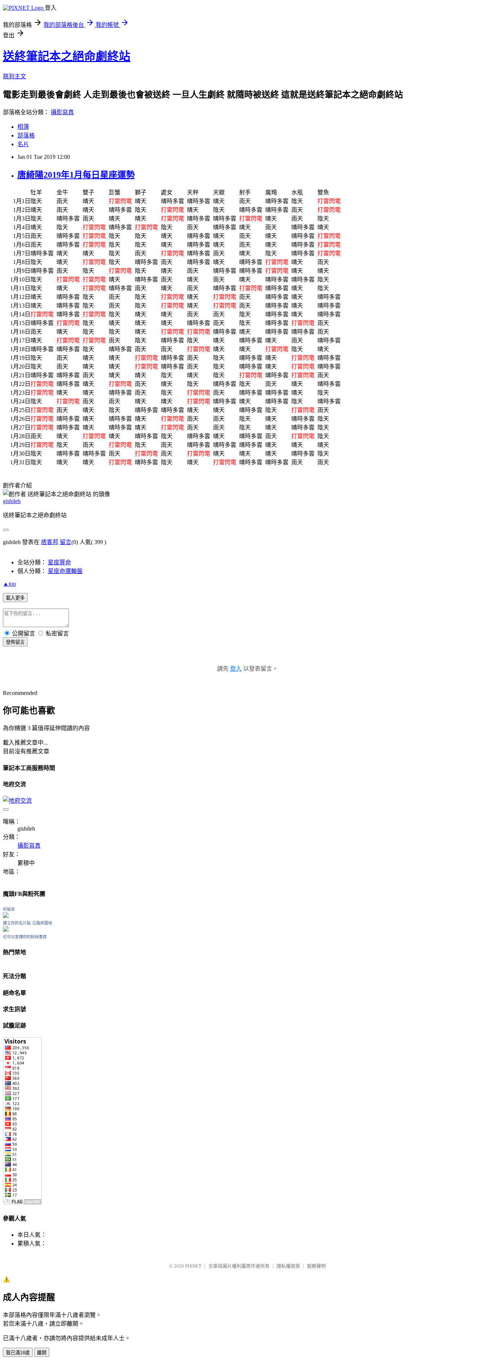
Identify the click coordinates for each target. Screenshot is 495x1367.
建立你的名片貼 (17, 923)
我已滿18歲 (18, 1352)
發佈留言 (15, 642)
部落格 (26, 135)
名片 (23, 144)
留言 (65, 542)
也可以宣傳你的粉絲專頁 (25, 937)
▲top (9, 584)
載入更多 (15, 598)
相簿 (23, 127)
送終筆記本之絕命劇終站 (66, 56)
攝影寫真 (62, 112)
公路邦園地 (42, 923)
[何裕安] (6, 916)
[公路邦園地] (6, 930)
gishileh (12, 501)
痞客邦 (49, 542)
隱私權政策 (288, 1266)
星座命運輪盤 (65, 571)
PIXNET (193, 1266)
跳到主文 (14, 76)
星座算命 (59, 562)
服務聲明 (316, 1266)
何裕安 (9, 909)
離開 (41, 1352)
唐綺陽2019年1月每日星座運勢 (76, 175)
